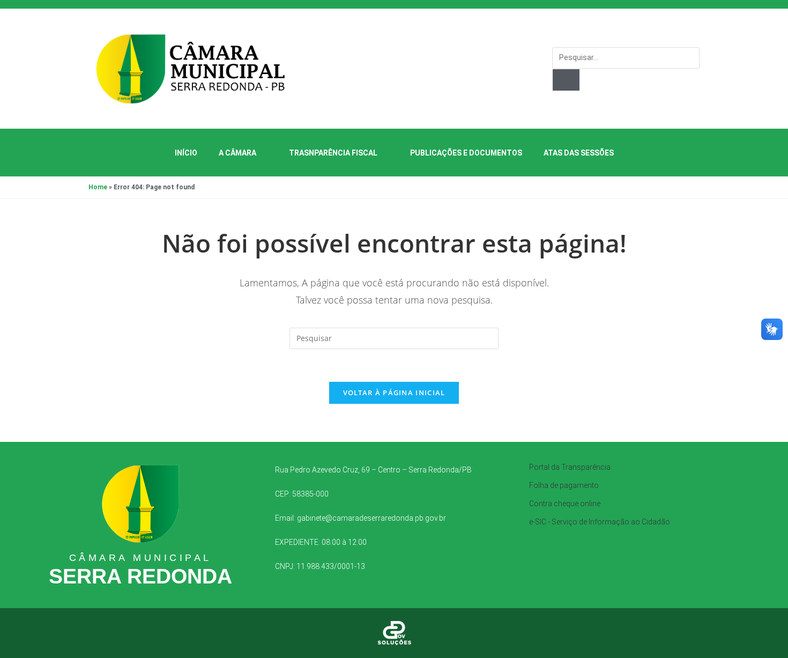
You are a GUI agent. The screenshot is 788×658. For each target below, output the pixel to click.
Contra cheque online (564, 503)
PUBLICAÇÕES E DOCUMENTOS (466, 153)
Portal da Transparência (570, 467)
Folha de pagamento (564, 485)
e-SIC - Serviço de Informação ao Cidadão (599, 521)
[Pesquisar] (566, 80)
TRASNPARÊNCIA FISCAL (333, 153)
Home (97, 187)
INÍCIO (186, 153)
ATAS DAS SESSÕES (579, 153)
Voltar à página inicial (394, 392)
